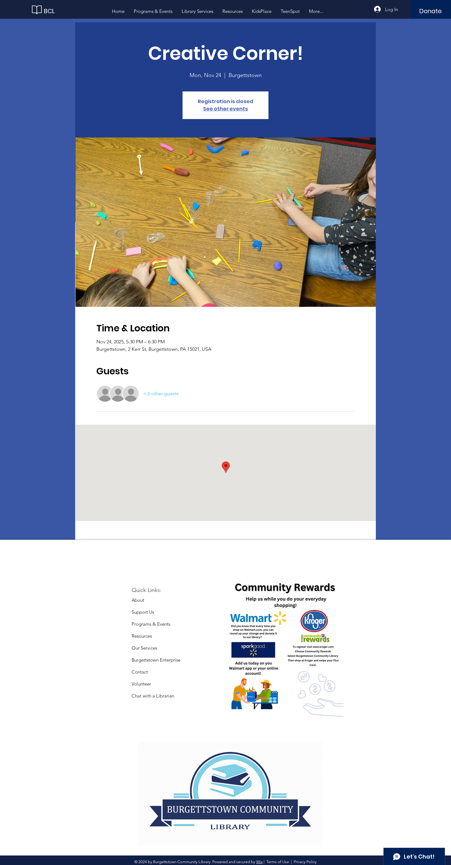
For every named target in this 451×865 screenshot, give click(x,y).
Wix (259, 861)
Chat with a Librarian (153, 696)
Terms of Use (277, 861)
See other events (225, 108)
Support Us (143, 612)
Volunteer (141, 684)
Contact (140, 672)
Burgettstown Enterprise (156, 660)
